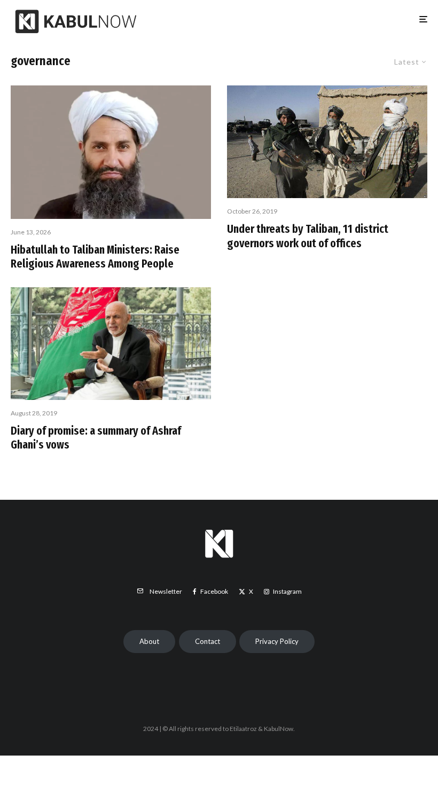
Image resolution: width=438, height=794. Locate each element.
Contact (207, 641)
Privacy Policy (277, 641)
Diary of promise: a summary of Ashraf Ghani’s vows (96, 438)
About (149, 641)
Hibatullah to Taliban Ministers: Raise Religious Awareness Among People (95, 257)
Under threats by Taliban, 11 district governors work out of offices (307, 236)
